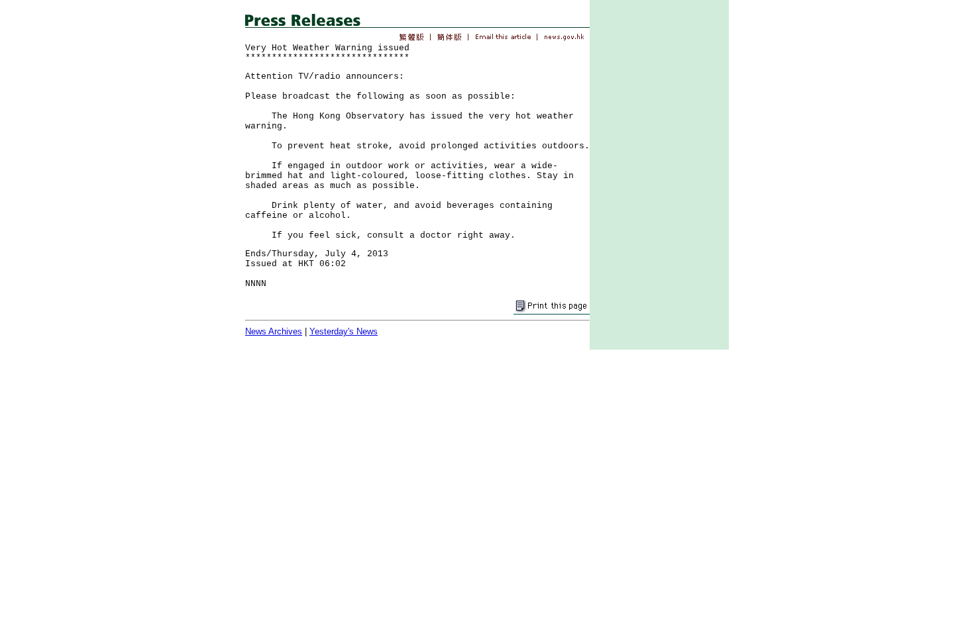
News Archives (273, 331)
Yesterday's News (343, 331)
